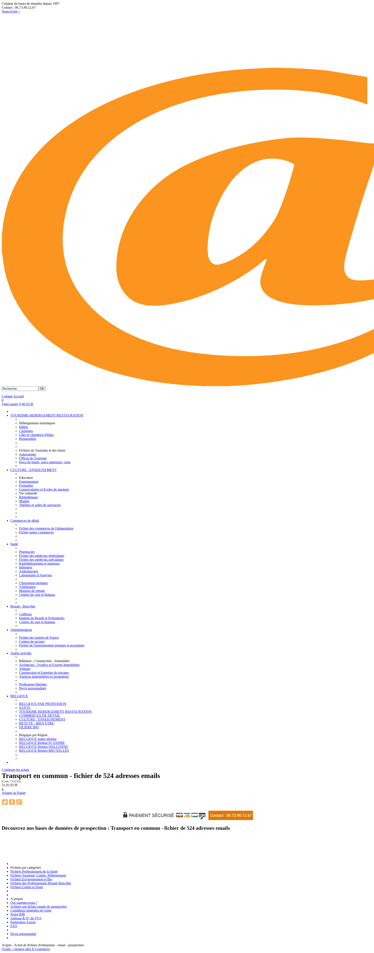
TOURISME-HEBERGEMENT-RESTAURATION (46, 415)
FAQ (13, 926)
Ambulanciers (28, 571)
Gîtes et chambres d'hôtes (36, 435)
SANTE (25, 708)
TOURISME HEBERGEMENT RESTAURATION (55, 711)
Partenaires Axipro (23, 922)
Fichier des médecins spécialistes (41, 559)
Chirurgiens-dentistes (33, 583)
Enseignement (28, 481)
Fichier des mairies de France (39, 637)
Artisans (24, 669)
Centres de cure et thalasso (37, 594)
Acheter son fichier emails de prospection (38, 906)
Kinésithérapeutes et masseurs (39, 563)
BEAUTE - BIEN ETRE (36, 723)
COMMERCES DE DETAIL (39, 715)
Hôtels (23, 427)
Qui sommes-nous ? (23, 902)
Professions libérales (33, 684)
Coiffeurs (25, 614)
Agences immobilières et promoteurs (44, 676)
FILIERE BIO (29, 727)
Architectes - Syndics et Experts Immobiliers (49, 665)
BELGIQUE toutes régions (37, 739)
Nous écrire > (11, 11)
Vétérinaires (27, 587)
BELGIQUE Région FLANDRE (42, 743)
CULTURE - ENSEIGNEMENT (33, 470)
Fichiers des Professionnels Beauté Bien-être (40, 883)
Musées (24, 501)
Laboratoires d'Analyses (35, 575)
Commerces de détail (24, 520)
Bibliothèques (28, 497)
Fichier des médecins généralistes (41, 556)
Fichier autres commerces (36, 532)
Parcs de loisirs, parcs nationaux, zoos (45, 462)
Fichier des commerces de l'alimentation (46, 528)
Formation (26, 485)
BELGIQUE (19, 696)
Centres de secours (32, 641)
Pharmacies (27, 552)
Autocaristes (27, 454)
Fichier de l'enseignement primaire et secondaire (51, 645)
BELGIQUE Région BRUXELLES (44, 750)
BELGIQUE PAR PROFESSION (42, 704)
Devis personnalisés (32, 688)
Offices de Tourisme (33, 458)
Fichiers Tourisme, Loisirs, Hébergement (38, 875)
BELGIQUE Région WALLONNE (43, 747)
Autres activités (20, 653)
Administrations (21, 630)
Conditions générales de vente (30, 910)
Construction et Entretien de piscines (44, 672)
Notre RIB (17, 914)
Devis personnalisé (23, 934)
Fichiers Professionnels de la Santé (34, 871)
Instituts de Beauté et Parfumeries (41, 618)
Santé (14, 544)
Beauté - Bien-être (22, 606)
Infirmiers (25, 567)
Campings (26, 431)
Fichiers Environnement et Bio (31, 879)
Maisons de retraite (32, 591)
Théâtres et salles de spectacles (40, 505)
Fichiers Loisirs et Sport (26, 887)
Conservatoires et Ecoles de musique (44, 489)
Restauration (27, 439)
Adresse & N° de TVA (26, 918)
